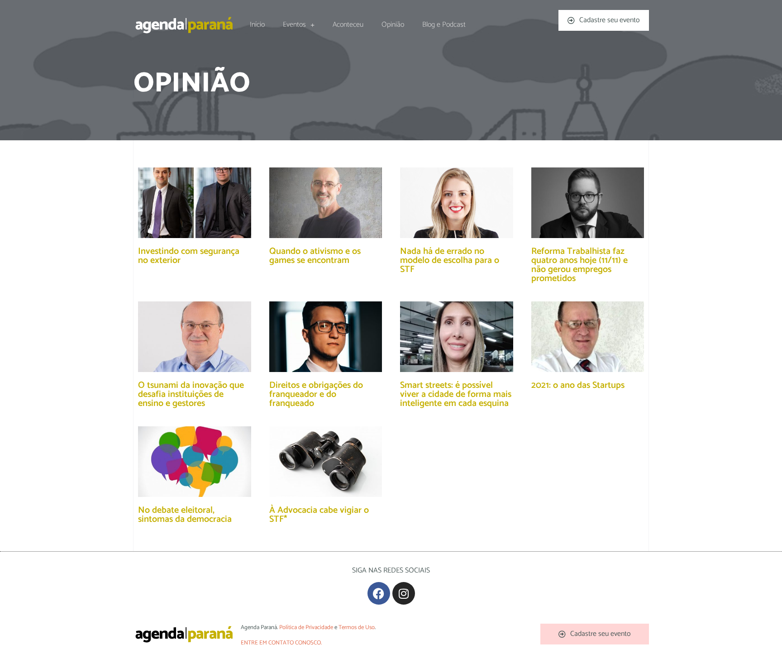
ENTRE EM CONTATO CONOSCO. (281, 643)
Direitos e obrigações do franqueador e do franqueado (316, 394)
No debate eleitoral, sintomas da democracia (185, 515)
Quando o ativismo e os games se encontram (315, 256)
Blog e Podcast (444, 25)
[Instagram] (403, 593)
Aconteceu (348, 25)
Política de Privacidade (306, 627)
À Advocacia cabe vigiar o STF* (319, 515)
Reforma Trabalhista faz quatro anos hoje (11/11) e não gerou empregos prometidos (579, 265)
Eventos (294, 25)
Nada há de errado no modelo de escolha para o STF (449, 260)
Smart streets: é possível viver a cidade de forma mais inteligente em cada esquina (455, 394)
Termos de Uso (357, 627)
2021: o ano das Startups (578, 385)
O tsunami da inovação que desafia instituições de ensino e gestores (191, 394)
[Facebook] (378, 593)
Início (257, 25)
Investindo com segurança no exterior (188, 256)
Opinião (392, 25)
